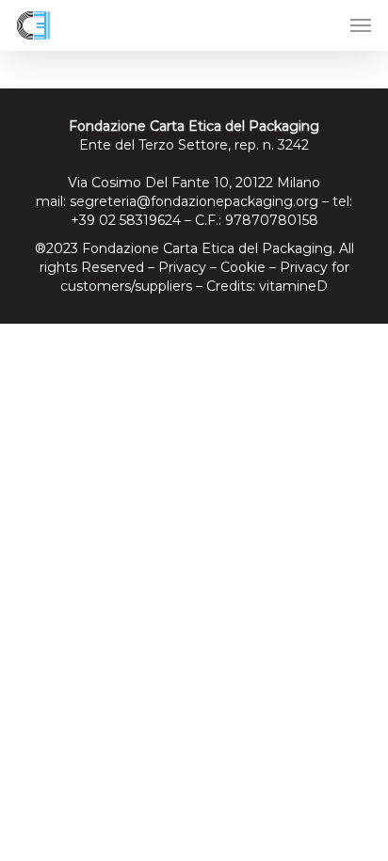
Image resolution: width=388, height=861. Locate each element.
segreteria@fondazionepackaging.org (194, 201)
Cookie (243, 267)
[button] (360, 25)
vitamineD (293, 286)
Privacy (182, 267)
